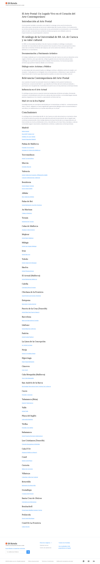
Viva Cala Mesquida (28, 378)
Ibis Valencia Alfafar (28, 197)
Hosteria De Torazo (28, 221)
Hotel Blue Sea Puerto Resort (30, 312)
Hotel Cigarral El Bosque (29, 263)
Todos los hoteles (64, 543)
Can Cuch (25, 370)
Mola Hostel (25, 131)
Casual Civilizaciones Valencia (31, 178)
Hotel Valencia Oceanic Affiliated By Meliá (34, 175)
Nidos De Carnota (27, 469)
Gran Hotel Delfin (27, 188)
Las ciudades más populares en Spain (65, 547)
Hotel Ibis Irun (26, 254)
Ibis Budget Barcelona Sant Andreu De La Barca (36, 386)
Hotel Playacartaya (28, 271)
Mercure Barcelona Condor (30, 320)
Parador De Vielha (27, 428)
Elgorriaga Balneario (28, 362)
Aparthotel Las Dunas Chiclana (31, 296)
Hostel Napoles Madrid (29, 139)
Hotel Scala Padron (28, 337)
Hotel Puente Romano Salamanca (32, 436)
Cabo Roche (25, 527)
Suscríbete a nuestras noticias (15, 548)
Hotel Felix (25, 411)
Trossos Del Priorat (28, 494)
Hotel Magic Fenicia (28, 186)
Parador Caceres (27, 395)
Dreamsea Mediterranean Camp (32, 510)
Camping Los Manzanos (29, 502)
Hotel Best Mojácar (28, 238)
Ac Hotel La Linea (27, 345)
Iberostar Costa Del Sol (29, 304)
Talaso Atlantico (27, 213)
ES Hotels (12, 3)
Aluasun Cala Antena (28, 230)
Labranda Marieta (27, 419)
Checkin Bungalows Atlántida (31, 444)
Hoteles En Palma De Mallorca (31, 150)
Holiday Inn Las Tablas (28, 137)
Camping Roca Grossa (29, 287)
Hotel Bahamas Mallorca (29, 279)
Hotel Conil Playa (27, 461)
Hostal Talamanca (27, 403)
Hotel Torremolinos (28, 158)
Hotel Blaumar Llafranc (29, 329)
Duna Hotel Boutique (28, 518)
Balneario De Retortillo (29, 485)
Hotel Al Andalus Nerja (28, 353)
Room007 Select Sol (28, 134)
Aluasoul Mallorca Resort (29, 452)
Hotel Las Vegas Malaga (29, 246)
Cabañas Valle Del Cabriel (30, 477)
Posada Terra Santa (28, 147)
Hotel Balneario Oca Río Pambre (32, 205)
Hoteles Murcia (26, 167)
